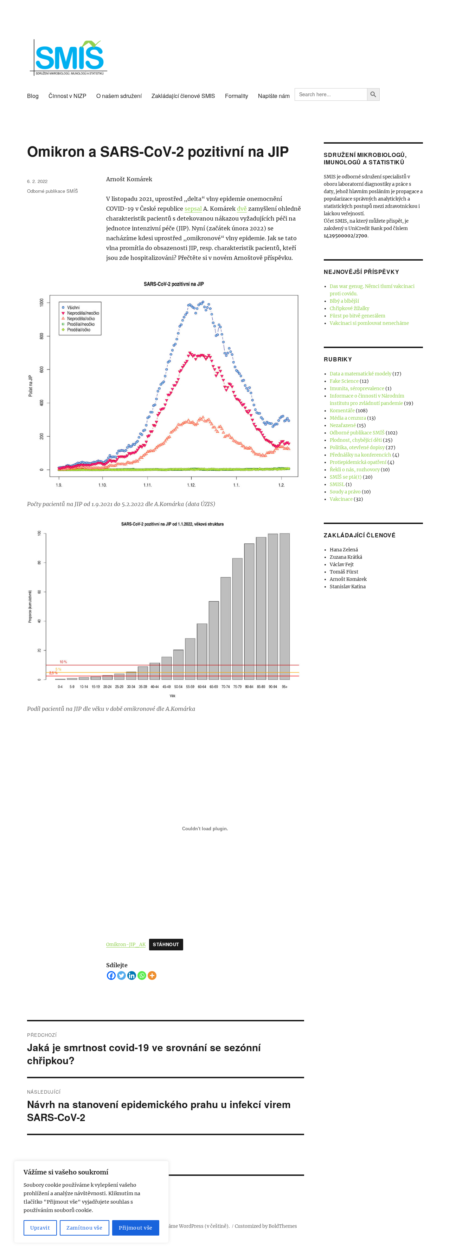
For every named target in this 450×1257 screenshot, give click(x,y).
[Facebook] (111, 975)
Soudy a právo (345, 492)
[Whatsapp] (141, 975)
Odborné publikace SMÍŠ (52, 191)
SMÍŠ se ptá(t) (346, 477)
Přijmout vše (136, 1228)
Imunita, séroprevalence (357, 389)
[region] (91, 1202)
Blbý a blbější (344, 301)
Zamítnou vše (84, 1228)
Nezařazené (343, 425)
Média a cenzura (348, 418)
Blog (33, 96)
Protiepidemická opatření (358, 462)
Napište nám (274, 96)
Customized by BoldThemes (266, 1226)
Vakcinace (341, 499)
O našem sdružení (119, 96)
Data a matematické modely (360, 374)
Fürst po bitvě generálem (357, 316)
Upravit (40, 1228)
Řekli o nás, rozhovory (355, 470)
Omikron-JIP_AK (126, 944)
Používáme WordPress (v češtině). (192, 1226)
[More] (152, 975)
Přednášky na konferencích (360, 455)
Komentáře (342, 411)
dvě (242, 208)
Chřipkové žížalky (349, 309)
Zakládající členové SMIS (183, 96)
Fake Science (344, 381)
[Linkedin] (131, 975)
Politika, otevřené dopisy (357, 448)
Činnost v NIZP (67, 96)
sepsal (193, 208)
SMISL (337, 484)
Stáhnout (166, 944)
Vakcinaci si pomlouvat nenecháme (369, 323)
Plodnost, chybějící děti (356, 440)
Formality (236, 96)
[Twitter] (121, 975)
